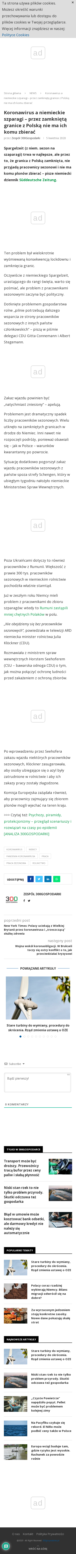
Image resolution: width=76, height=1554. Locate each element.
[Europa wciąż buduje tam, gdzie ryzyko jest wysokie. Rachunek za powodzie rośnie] (15, 1452)
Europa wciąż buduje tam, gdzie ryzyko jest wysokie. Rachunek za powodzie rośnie (50, 1452)
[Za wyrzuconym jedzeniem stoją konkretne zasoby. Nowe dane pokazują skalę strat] (15, 1316)
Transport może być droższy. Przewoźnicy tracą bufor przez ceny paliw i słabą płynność (22, 1168)
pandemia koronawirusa (20, 856)
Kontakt (28, 1534)
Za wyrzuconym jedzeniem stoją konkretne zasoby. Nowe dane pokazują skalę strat (50, 1316)
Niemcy (33, 849)
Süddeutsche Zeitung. (38, 179)
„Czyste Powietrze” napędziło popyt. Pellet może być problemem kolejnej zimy (48, 1404)
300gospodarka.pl (50, 1540)
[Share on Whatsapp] (56, 879)
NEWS (33, 93)
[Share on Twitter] (39, 879)
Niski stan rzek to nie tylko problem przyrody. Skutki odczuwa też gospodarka (23, 1194)
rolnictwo (39, 863)
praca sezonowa (16, 863)
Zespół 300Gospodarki (25, 138)
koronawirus (14, 849)
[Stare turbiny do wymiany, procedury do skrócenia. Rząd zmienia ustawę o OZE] (38, 998)
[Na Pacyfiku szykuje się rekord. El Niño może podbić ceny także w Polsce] (15, 1428)
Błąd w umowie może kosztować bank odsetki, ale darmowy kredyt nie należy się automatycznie (24, 1223)
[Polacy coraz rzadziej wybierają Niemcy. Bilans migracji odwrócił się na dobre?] (15, 1291)
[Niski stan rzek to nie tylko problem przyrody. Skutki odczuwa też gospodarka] (60, 1193)
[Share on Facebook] (30, 879)
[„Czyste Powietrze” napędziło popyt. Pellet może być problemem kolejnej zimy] (15, 1404)
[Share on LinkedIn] (47, 879)
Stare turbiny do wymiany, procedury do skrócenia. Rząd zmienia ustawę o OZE (51, 1266)
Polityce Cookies (15, 34)
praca (45, 856)
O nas (16, 1534)
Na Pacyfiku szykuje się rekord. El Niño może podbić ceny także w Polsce (51, 1427)
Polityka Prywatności (50, 1534)
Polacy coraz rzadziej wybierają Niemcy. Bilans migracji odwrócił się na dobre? (49, 1291)
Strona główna (12, 93)
